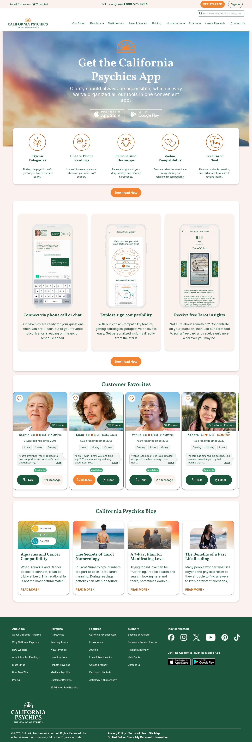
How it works (138, 23)
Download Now (126, 192)
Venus (136, 435)
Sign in (235, 4)
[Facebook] (171, 637)
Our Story (78, 23)
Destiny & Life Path (100, 672)
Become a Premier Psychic (143, 642)
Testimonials (116, 23)
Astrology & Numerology (103, 679)
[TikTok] (237, 637)
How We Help (19, 649)
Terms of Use (137, 733)
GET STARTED (212, 4)
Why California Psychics (25, 642)
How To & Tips (20, 672)
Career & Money (98, 664)
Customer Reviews (61, 679)
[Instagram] (183, 637)
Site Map (154, 733)
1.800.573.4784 (136, 4)
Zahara (193, 435)
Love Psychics (59, 657)
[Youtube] (210, 637)
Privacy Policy (117, 733)
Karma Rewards (215, 23)
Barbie (24, 435)
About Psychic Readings (26, 657)
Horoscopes (96, 642)
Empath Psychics (60, 664)
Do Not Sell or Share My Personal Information (138, 737)
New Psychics (59, 649)
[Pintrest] (224, 637)
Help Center (134, 657)
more (58, 462)
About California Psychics (26, 634)
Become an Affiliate (138, 634)
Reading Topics (59, 642)
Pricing (156, 23)
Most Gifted (18, 664)
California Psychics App (102, 634)
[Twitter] (196, 637)
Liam (80, 435)
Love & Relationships (100, 657)
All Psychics (57, 634)
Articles (93, 649)
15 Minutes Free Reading (65, 687)
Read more (29, 589)
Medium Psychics (60, 672)
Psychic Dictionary (138, 649)
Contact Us (238, 23)
